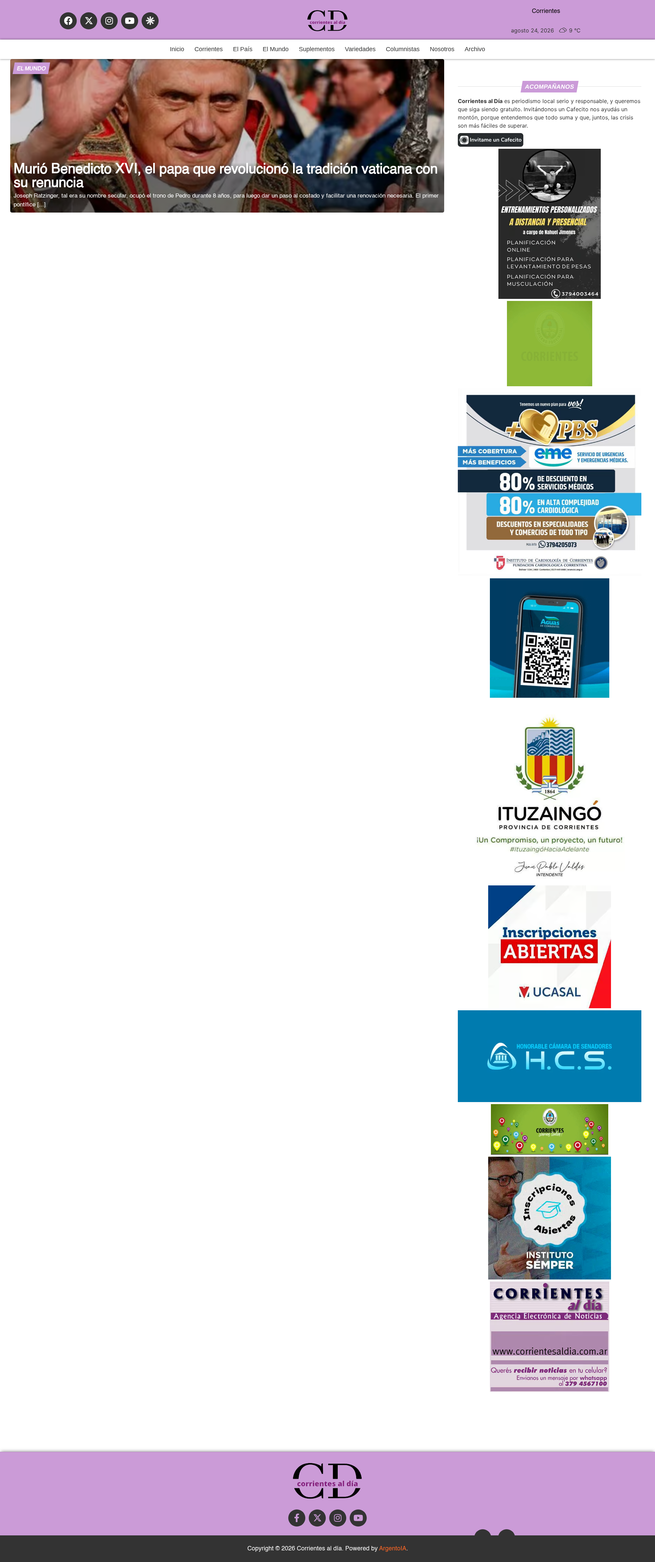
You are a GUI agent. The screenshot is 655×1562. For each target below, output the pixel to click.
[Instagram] (109, 20)
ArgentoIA (392, 1549)
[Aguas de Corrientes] (549, 695)
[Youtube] (129, 20)
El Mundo (276, 49)
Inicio (177, 49)
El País (242, 49)
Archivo (475, 49)
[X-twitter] (88, 20)
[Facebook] (68, 20)
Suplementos (317, 49)
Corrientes (208, 49)
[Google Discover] (150, 20)
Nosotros (442, 49)
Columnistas (403, 49)
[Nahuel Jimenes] (549, 296)
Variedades (360, 49)
